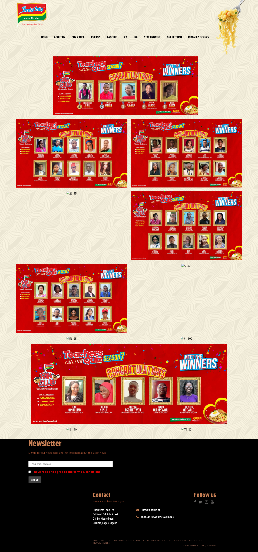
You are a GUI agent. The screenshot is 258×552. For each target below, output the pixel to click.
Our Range (78, 37)
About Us (59, 37)
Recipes (96, 37)
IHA (136, 37)
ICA (125, 37)
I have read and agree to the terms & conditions (66, 472)
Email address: (38, 459)
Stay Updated (152, 37)
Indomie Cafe (153, 540)
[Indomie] (32, 15)
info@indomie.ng (151, 510)
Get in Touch (174, 37)
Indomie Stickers (198, 37)
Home (44, 37)
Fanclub (112, 37)
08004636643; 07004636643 (157, 517)
